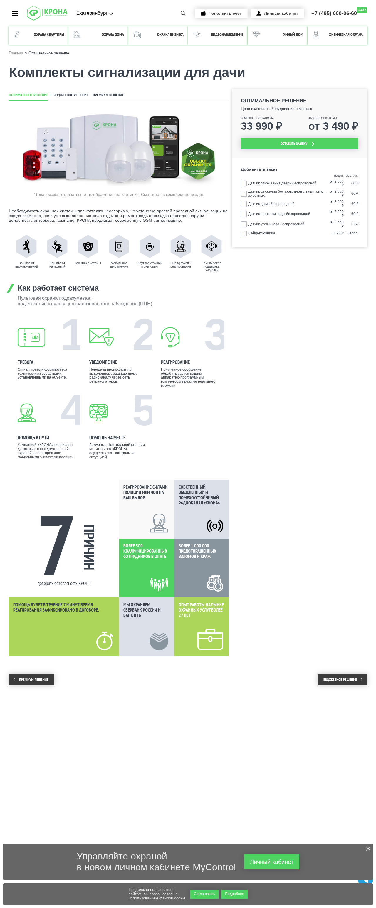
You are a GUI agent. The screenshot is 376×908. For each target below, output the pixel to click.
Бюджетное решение (70, 95)
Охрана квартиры (49, 34)
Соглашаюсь (204, 894)
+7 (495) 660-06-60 (338, 12)
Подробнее (234, 894)
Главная (16, 53)
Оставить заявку (294, 143)
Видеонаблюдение (227, 34)
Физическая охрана (346, 34)
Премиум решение (108, 95)
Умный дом (293, 34)
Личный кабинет (281, 13)
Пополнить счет (225, 13)
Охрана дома (113, 34)
